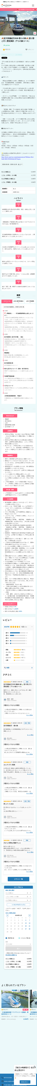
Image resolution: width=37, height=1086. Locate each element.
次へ (18, 948)
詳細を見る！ (25, 1082)
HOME (3, 9)
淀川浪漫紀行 (11, 9)
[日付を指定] (18, 944)
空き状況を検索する (11, 955)
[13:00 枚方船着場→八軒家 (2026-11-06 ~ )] (13, 306)
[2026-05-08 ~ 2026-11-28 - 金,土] (12, 164)
